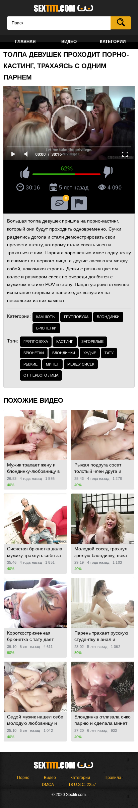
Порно (23, 777)
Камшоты (46, 317)
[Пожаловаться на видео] (79, 203)
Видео (50, 777)
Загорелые (92, 342)
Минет (52, 364)
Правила (113, 777)
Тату (109, 353)
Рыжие (30, 364)
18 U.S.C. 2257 (82, 784)
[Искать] (121, 22)
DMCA (48, 784)
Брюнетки (46, 328)
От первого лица (40, 375)
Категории (80, 777)
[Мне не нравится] (108, 173)
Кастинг (64, 342)
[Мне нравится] (25, 173)
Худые (89, 353)
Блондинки (108, 317)
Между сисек (80, 364)
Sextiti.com (69, 8)
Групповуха (76, 317)
